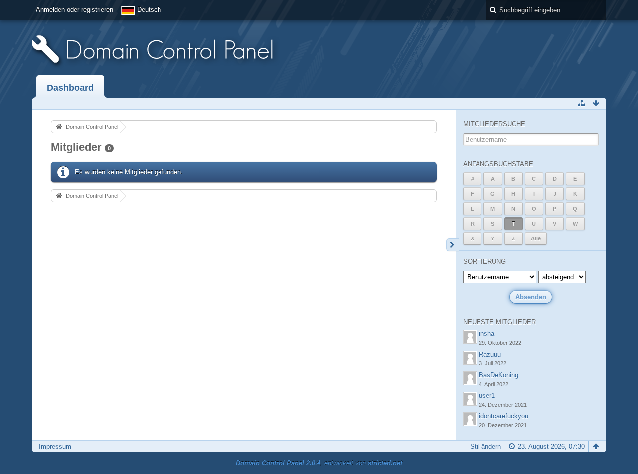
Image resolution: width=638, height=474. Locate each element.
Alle (536, 238)
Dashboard (70, 88)
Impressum (55, 446)
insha (486, 333)
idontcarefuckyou (503, 416)
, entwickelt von (319, 463)
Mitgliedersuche (494, 124)
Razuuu (490, 354)
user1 (487, 395)
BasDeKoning (498, 375)
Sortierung (484, 261)
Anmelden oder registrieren (74, 9)
